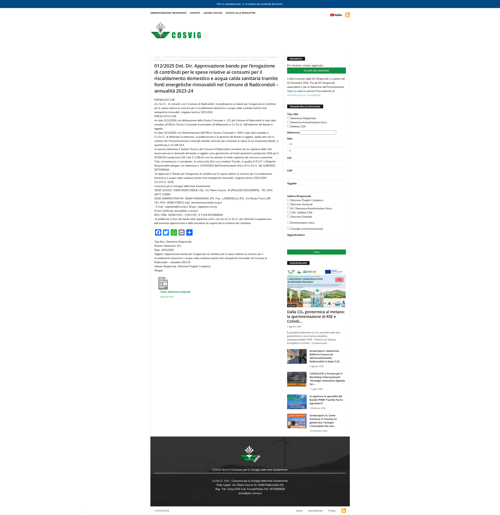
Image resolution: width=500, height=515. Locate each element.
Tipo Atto (292, 114)
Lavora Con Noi (212, 12)
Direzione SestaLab (301, 204)
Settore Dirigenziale (299, 196)
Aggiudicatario (296, 234)
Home (157, 57)
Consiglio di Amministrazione (306, 228)
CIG (289, 158)
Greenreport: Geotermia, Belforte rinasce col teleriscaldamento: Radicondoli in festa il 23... (325, 356)
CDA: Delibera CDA (301, 212)
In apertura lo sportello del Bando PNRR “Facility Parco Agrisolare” (326, 399)
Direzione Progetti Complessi (306, 200)
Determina (293, 132)
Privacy (332, 510)
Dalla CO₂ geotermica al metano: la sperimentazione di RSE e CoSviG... (316, 316)
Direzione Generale (301, 216)
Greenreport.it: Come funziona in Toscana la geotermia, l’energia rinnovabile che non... (323, 421)
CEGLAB (292, 305)
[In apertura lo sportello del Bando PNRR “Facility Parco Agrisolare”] (297, 401)
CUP (289, 170)
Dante (299, 510)
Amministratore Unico (302, 222)
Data (289, 138)
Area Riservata (315, 510)
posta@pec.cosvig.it (250, 493)
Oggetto (292, 183)
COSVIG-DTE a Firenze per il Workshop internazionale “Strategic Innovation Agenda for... (327, 379)
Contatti (195, 12)
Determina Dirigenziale (303, 118)
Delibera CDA (298, 126)
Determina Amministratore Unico (308, 122)
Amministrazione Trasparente (168, 12)
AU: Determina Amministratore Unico (311, 208)
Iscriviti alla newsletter (316, 70)
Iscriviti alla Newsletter (240, 12)
